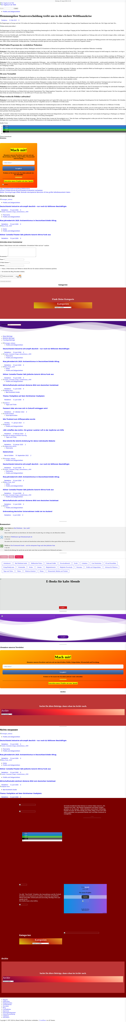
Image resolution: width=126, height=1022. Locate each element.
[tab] (4, 556)
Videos (19, 571)
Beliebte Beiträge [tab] (8, 338)
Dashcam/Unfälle (51, 563)
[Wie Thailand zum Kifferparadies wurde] (8, 413)
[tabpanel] (63, 567)
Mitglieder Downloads (66, 567)
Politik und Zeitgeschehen (11, 12)
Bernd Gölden (9, 455)
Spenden (85, 897)
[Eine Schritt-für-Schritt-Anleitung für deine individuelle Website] (15, 435)
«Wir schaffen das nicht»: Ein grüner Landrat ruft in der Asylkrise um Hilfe (33, 430)
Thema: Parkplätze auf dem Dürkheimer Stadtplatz (24, 396)
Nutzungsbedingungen (9, 1012)
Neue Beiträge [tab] (7, 336)
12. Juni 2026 (17, 389)
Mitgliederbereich (51, 567)
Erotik (76, 563)
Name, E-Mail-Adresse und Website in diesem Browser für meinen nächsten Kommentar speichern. (29, 268)
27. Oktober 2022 (19, 412)
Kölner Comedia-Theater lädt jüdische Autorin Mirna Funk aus (25, 234)
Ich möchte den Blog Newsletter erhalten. (13, 271)
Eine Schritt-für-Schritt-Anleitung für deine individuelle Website (29, 441)
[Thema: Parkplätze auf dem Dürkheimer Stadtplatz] (8, 390)
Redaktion (4, 20)
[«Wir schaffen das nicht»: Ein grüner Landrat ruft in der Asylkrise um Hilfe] (6, 424)
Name (2, 259)
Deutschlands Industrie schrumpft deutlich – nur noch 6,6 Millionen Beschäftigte (33, 206)
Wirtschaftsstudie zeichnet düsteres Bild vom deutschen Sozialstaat (31, 385)
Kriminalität (21, 567)
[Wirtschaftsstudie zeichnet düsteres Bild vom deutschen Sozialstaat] (17, 379)
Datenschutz (8, 452)
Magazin (5, 999)
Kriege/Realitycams (8, 567)
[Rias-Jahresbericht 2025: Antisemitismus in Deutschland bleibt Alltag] (14, 211)
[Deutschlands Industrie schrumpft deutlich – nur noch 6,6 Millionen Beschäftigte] (6, 199)
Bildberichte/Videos (36, 563)
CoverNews (42, 1020)
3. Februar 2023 (18, 434)
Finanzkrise (6, 188)
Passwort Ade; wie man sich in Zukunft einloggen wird (25, 408)
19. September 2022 (22, 455)
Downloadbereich (65, 563)
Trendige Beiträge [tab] (9, 340)
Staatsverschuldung (15, 188)
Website (2, 265)
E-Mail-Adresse (5, 262)
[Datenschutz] (9, 446)
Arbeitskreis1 (7, 563)
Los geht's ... (63, 607)
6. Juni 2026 (17, 515)
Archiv (5, 710)
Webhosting (6, 1001)
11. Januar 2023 (16, 423)
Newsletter (6, 1006)
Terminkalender (7, 1004)
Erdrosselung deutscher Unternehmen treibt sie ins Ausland (27, 511)
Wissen (42, 571)
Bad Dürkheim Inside (13, 392)
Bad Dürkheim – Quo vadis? (22, 528)
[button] (0, 7)
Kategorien (63, 303)
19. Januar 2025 (18, 444)
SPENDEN (6, 1017)
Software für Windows (111, 567)
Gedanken (84, 563)
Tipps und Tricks (11, 404)
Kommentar (4, 256)
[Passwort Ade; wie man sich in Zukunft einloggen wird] (6, 403)
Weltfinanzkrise (25, 188)
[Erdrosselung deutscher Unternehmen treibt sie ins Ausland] (5, 506)
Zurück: (21, 190)
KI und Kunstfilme (111, 563)
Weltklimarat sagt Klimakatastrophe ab (21, 537)
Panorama (6, 215)
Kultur (5, 229)
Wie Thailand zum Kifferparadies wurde (19, 419)
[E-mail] (1, 142)
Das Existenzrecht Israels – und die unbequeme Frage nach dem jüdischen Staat (33, 545)
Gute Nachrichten (11, 415)
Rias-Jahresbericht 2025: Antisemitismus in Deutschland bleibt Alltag (28, 220)
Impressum (6, 1011)
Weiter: (35, 192)
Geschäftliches (7, 1009)
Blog (4, 1007)
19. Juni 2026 (14, 210)
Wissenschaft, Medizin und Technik (58, 571)
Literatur (39, 567)
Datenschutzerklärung (9, 1014)
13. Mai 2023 (13, 20)
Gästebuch (6, 1015)
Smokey (7, 423)
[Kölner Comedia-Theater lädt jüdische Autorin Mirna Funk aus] (6, 226)
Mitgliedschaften (7, 1003)
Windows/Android (30, 571)
